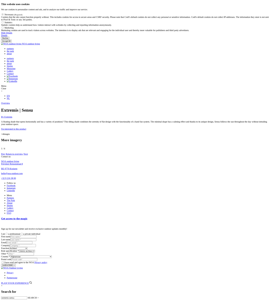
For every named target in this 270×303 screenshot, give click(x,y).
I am (3, 234)
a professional (14, 234)
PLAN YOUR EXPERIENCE (15, 283)
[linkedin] (12, 81)
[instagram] (12, 78)
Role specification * (10, 251)
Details (4, 35)
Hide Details (6, 33)
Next (25, 154)
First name (5, 236)
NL (8, 98)
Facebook (11, 185)
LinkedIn (11, 190)
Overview (5, 103)
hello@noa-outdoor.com (12, 173)
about (9, 53)
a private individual (31, 234)
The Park (11, 200)
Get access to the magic (14, 218)
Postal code (6, 259)
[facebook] (12, 76)
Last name (5, 239)
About (9, 203)
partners (10, 48)
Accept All (6, 41)
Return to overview (14, 154)
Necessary (13, 14)
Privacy (10, 273)
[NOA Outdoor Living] (12, 268)
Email (3, 242)
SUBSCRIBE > (8, 265)
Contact (10, 73)
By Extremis (6, 117)
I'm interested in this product (13, 129)
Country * (5, 256)
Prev (3, 154)
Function (5, 248)
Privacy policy (40, 262)
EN (8, 96)
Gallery (10, 71)
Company (5, 245)
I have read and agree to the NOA (25, 262)
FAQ (9, 213)
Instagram (11, 188)
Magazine (11, 68)
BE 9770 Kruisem (9, 168)
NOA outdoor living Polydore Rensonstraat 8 (12, 162)
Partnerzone (12, 278)
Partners (10, 198)
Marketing (9, 28)
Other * (4, 254)
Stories (10, 66)
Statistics (8, 22)
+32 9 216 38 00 (8, 178)
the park (10, 51)
